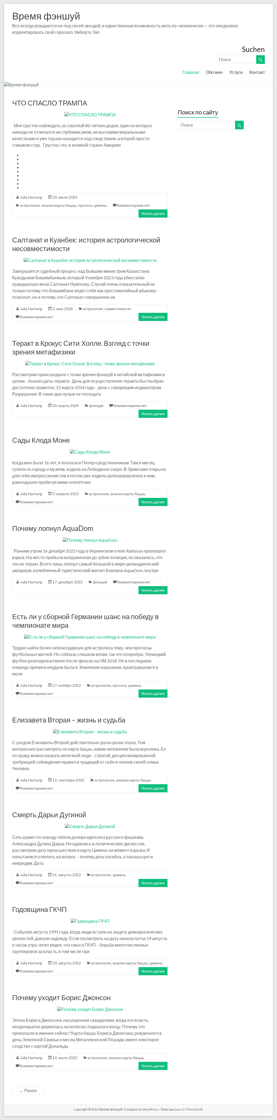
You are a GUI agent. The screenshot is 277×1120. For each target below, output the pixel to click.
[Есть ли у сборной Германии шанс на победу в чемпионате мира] (90, 636)
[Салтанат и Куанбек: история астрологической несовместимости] (90, 260)
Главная (190, 72)
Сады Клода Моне (41, 440)
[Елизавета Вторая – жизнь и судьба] (90, 731)
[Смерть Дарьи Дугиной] (90, 826)
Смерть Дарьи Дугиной (49, 814)
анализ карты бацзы (59, 205)
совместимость (117, 308)
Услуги (236, 72)
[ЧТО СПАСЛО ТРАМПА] (90, 114)
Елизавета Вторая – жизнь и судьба (68, 719)
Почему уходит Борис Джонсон (61, 997)
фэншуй (96, 405)
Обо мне (214, 72)
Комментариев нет (133, 205)
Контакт (257, 72)
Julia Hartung (31, 197)
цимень (100, 205)
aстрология (30, 205)
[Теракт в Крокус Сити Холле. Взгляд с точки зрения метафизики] (90, 363)
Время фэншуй (46, 16)
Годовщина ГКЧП (39, 909)
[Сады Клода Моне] (90, 451)
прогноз (85, 205)
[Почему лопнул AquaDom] (90, 540)
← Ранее (28, 1090)
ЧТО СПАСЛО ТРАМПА (49, 102)
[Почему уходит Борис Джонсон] (90, 1009)
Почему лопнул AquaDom (52, 528)
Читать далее (153, 213)
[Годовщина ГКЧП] (90, 921)
